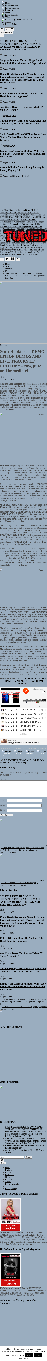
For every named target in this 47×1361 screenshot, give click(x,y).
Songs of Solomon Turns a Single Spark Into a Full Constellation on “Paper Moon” (23, 62)
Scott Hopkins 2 (6, 748)
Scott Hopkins (24, 762)
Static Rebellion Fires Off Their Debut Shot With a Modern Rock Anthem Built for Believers (23, 137)
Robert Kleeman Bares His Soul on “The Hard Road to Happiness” (21, 95)
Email (3, 805)
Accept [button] (29, 1355)
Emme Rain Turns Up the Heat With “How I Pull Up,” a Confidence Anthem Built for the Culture (23, 154)
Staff (2, 377)
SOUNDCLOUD (25, 679)
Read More (23, 1358)
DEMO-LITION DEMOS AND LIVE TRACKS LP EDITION (29, 748)
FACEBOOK (41, 679)
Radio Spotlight (11, 1179)
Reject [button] (38, 1355)
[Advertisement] (23, 202)
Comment (5, 779)
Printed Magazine (12, 1184)
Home (7, 1168)
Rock (15, 762)
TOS (7, 1186)
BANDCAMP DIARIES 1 (17, 681)
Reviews (8, 1172)
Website (3, 810)
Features (8, 1170)
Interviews (9, 1175)
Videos (8, 1182)
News (7, 1177)
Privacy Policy (11, 1189)
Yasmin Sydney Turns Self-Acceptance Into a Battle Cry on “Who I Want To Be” (23, 122)
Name (3, 800)
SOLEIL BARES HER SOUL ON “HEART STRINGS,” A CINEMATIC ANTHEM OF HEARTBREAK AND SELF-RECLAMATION (21, 45)
